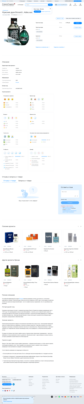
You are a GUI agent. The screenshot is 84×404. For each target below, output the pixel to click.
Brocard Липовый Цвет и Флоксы (71, 282)
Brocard (21, 298)
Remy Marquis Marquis (8, 248)
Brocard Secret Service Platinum (51, 282)
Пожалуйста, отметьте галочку (67, 205)
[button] (78, 226)
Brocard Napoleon (7, 282)
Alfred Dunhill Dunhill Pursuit (30, 248)
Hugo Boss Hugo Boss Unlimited (71, 248)
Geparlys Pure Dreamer (49, 248)
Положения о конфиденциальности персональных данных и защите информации (69, 210)
